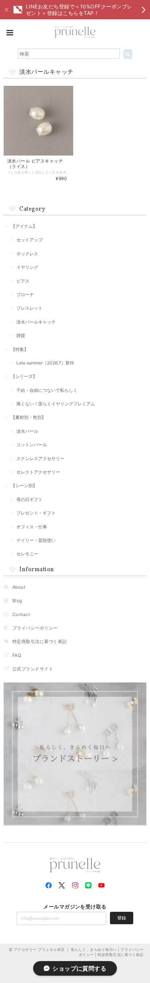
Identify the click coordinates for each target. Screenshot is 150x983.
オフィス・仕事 (31, 526)
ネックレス (27, 253)
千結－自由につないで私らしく (47, 390)
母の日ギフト (29, 499)
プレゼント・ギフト (36, 513)
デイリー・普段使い (36, 540)
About (18, 587)
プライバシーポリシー (35, 628)
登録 (121, 918)
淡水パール (27, 431)
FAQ (16, 655)
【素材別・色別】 (28, 417)
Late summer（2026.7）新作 (45, 363)
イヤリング (27, 267)
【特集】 (19, 349)
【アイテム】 (24, 226)
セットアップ (29, 239)
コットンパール (31, 444)
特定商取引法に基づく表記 (39, 641)
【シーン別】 (24, 485)
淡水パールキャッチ (36, 322)
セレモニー (27, 553)
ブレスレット (29, 308)
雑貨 (20, 335)
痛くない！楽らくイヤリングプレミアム (55, 403)
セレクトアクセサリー (38, 472)
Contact (21, 614)
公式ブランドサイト (32, 669)
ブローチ (25, 294)
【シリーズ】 (24, 376)
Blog (17, 600)
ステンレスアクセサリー (40, 458)
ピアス (22, 281)
